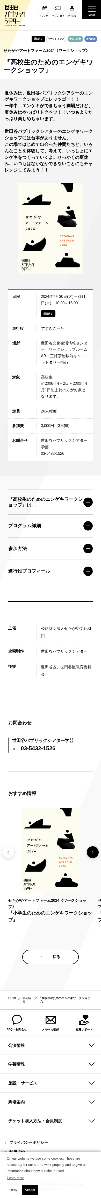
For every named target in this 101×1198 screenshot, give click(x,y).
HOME (12, 998)
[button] (93, 852)
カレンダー (44, 16)
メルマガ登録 (50, 1029)
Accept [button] (30, 1190)
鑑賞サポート (84, 1029)
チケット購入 (58, 16)
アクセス (72, 16)
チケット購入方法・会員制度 (35, 1120)
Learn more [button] (15, 1178)
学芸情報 (16, 1064)
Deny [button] (13, 1190)
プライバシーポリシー (28, 1143)
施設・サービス (22, 1082)
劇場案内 (16, 1101)
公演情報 (16, 1045)
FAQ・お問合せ (17, 1029)
